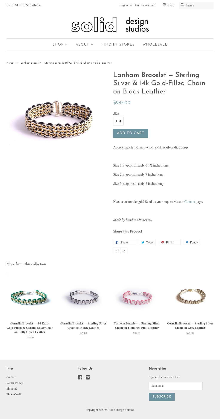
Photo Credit (14, 394)
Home (9, 63)
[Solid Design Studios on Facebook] (80, 378)
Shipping (11, 388)
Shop (59, 44)
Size (116, 113)
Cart (171, 5)
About (83, 44)
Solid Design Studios (121, 410)
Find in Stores (117, 44)
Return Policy (14, 383)
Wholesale (154, 44)
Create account (145, 5)
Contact (189, 201)
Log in (123, 5)
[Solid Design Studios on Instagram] (88, 378)
